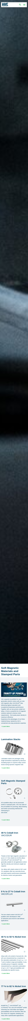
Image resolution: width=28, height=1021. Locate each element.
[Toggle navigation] (24, 4)
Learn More (6, 726)
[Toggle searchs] (20, 4)
